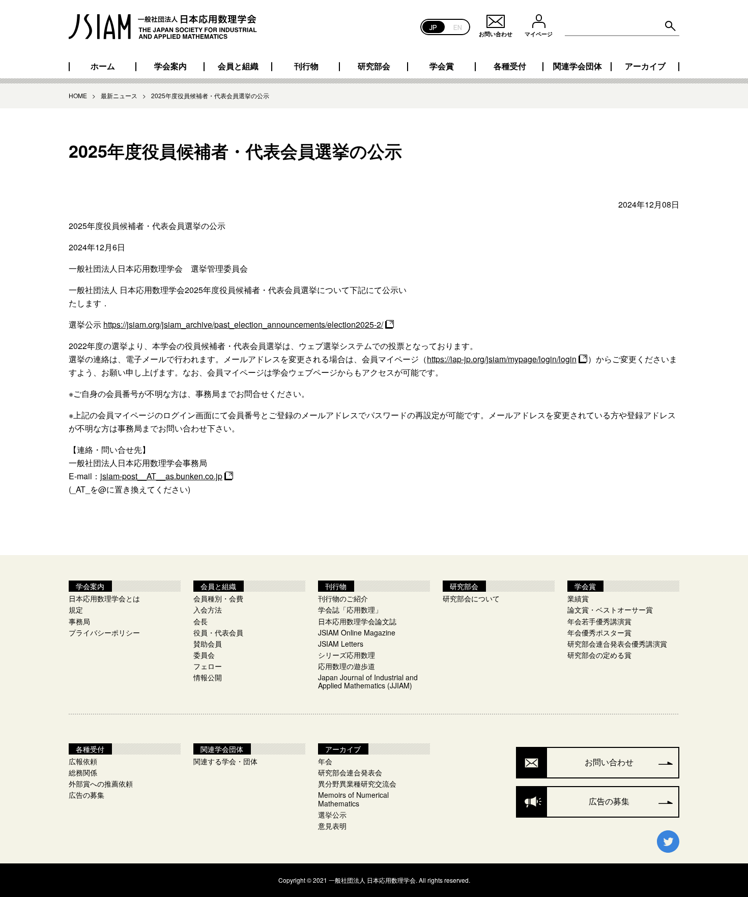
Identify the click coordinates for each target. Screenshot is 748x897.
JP (433, 27)
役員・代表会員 (218, 632)
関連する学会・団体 (225, 761)
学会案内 (170, 66)
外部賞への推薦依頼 (101, 783)
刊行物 (306, 66)
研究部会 (374, 66)
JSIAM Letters (340, 644)
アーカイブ (645, 66)
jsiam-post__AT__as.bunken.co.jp (161, 476)
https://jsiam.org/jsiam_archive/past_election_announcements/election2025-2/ (243, 324)
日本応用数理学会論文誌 (357, 621)
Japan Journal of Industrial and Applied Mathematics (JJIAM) (368, 681)
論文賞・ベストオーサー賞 (610, 609)
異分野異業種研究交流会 (357, 783)
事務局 (79, 621)
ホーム (103, 66)
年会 (325, 761)
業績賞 (578, 598)
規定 (76, 609)
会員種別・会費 (218, 598)
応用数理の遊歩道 (346, 666)
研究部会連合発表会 (350, 772)
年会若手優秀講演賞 (599, 621)
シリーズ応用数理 (346, 655)
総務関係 (83, 772)
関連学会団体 (577, 66)
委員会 (204, 655)
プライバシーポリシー (104, 632)
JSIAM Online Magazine (356, 632)
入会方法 (207, 609)
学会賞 (441, 66)
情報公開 (207, 677)
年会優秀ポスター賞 (599, 632)
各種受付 (510, 66)
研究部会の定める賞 (599, 655)
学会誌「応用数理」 (350, 609)
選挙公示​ (332, 814)
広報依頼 (83, 761)
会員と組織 (238, 66)
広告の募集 (86, 795)
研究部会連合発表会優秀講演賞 (617, 644)
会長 (200, 621)
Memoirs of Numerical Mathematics (353, 799)
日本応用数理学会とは (104, 598)
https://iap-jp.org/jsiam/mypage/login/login (502, 359)
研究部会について (471, 598)
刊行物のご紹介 (343, 598)
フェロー (207, 666)
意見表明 (332, 826)
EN (457, 27)
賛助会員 (207, 644)
